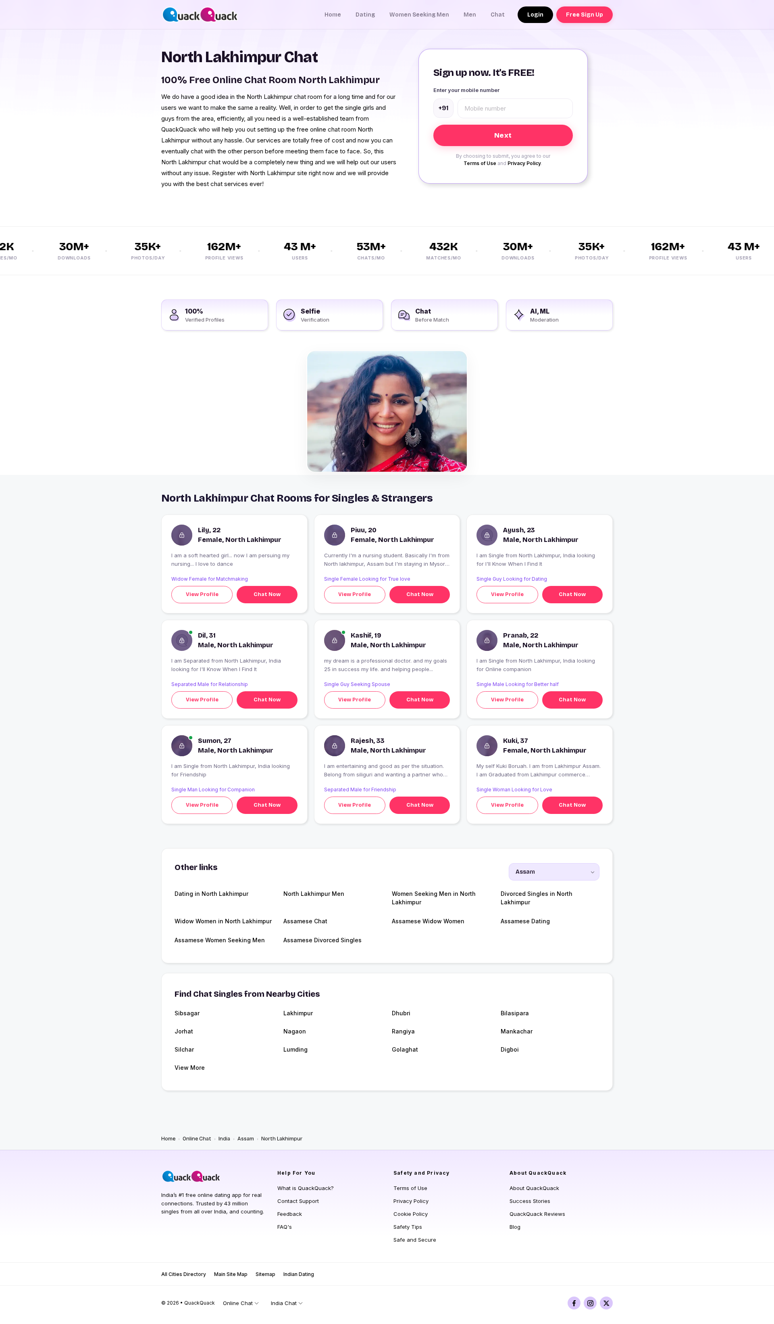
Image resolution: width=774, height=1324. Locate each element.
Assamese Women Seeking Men (220, 940)
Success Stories (530, 1201)
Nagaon (294, 1031)
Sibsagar (187, 1013)
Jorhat (184, 1031)
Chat (498, 14)
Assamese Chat (305, 921)
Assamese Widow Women (428, 921)
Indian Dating (298, 1274)
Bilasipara (515, 1013)
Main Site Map (231, 1274)
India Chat (284, 1303)
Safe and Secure (414, 1239)
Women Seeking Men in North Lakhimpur (434, 898)
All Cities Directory (183, 1274)
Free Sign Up (584, 14)
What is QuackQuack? (305, 1188)
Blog (515, 1227)
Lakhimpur (298, 1013)
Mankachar (517, 1031)
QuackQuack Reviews (537, 1214)
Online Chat (197, 1139)
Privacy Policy (524, 163)
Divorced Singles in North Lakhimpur (536, 898)
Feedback (289, 1214)
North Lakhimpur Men (313, 893)
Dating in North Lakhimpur (211, 893)
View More (190, 1067)
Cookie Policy (410, 1214)
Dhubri (401, 1013)
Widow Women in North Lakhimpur (223, 921)
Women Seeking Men (419, 14)
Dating (365, 14)
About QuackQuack (534, 1188)
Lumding (295, 1049)
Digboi (510, 1049)
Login (535, 14)
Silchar (184, 1049)
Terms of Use (480, 163)
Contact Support (298, 1201)
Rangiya (403, 1031)
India (224, 1139)
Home (333, 14)
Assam (245, 1139)
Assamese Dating (525, 921)
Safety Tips (407, 1227)
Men (470, 14)
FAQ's (284, 1227)
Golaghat (405, 1049)
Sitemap (265, 1274)
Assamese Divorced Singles (322, 940)
